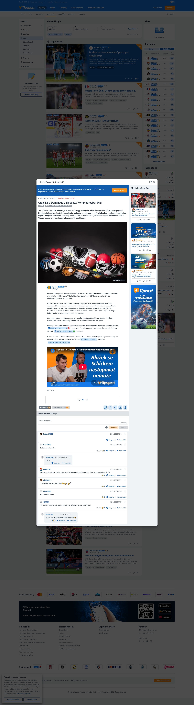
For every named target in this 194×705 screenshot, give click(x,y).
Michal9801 (50, 457)
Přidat (123, 427)
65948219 (49, 514)
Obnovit (113, 427)
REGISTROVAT (120, 190)
